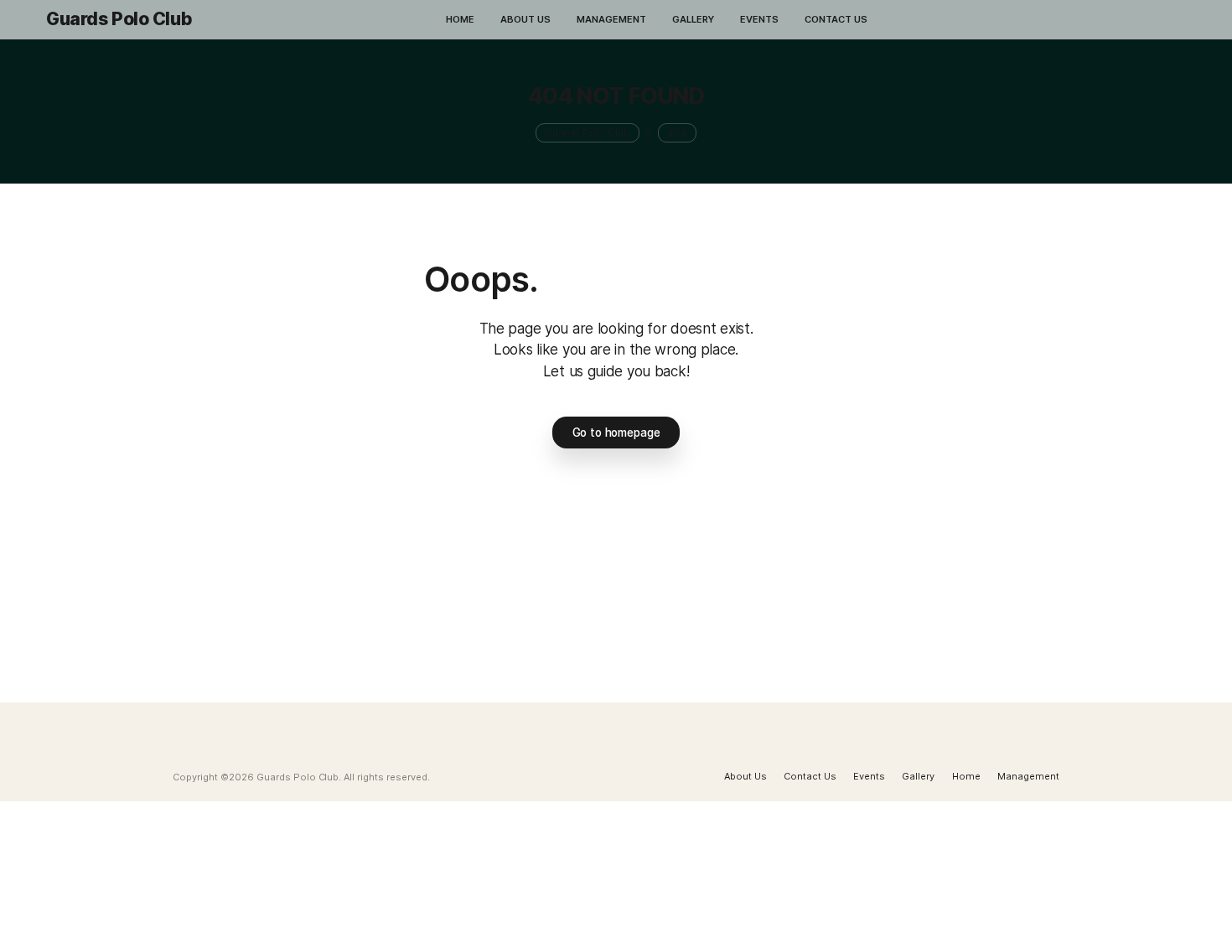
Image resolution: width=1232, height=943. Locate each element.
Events (869, 776)
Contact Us (810, 776)
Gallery (918, 776)
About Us (745, 776)
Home (966, 776)
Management (1028, 776)
